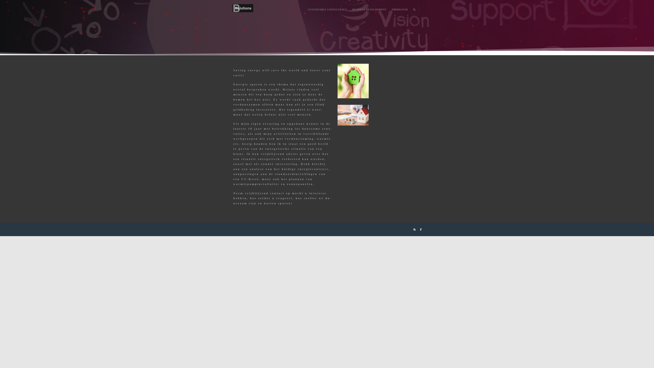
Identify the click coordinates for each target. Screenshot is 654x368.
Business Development (369, 9)
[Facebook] (421, 229)
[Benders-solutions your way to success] (242, 15)
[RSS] (415, 229)
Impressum (400, 9)
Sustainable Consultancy (327, 9)
